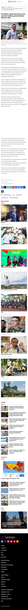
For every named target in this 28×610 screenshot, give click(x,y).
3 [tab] (14, 529)
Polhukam (3, 562)
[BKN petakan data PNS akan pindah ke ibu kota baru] (14, 302)
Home (4, 7)
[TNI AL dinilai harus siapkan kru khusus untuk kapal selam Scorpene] (4, 452)
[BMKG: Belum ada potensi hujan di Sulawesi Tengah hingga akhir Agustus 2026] (4, 420)
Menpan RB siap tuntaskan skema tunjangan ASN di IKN (14, 244)
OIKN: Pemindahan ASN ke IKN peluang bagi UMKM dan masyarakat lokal (12, 266)
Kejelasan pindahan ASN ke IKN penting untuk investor (13, 222)
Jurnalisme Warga (5, 579)
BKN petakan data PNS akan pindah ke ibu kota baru (13, 311)
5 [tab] (18, 529)
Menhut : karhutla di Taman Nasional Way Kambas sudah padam (16, 445)
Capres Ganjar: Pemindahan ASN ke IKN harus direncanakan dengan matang (13, 289)
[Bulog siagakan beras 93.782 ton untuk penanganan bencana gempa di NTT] (4, 439)
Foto (2, 508)
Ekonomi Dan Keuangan (7, 564)
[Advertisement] (14, 122)
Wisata (2, 584)
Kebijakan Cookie (5, 594)
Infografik (3, 586)
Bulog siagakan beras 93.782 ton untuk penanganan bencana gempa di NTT (17, 439)
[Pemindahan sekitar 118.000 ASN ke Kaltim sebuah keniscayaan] (14, 344)
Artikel (2, 571)
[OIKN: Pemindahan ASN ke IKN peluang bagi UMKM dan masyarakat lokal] (14, 257)
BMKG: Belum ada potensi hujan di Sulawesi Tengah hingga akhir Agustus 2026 (17, 420)
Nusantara (3, 557)
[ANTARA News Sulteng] (15, 1)
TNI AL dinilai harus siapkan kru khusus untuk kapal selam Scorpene (17, 451)
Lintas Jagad (4, 569)
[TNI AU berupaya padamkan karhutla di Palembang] (4, 433)
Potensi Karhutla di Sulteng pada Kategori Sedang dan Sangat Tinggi (13, 524)
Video (2, 554)
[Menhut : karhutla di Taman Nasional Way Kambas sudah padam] (4, 445)
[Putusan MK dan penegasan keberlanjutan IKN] (13, 389)
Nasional (10, 7)
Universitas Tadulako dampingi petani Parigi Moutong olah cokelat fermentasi (17, 484)
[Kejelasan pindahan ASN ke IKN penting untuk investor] (14, 213)
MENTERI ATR (5, 197)
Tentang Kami (4, 596)
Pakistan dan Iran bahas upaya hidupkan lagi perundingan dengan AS (16, 427)
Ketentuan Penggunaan (7, 589)
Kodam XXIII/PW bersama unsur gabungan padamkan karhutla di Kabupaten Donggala (17, 496)
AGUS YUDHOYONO (14, 197)
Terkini (2, 545)
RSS (2, 601)
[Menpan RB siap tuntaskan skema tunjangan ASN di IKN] (14, 235)
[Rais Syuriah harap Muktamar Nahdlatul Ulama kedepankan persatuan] (4, 408)
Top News (4, 457)
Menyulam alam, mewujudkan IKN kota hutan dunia (13, 376)
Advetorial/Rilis (4, 575)
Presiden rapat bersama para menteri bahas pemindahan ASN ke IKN (12, 9)
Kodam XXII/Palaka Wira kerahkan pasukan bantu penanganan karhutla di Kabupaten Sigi (17, 414)
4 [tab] (16, 529)
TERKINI (3, 402)
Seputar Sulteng (5, 560)
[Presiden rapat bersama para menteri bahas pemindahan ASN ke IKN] (14, 469)
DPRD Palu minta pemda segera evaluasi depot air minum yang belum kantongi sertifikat (17, 502)
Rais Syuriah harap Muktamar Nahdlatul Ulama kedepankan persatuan (16, 408)
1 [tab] (10, 529)
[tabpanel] (14, 520)
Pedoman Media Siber (6, 598)
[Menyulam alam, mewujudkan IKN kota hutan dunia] (14, 367)
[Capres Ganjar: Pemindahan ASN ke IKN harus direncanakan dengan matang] (14, 280)
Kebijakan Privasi (5, 592)
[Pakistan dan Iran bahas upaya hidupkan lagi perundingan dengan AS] (4, 427)
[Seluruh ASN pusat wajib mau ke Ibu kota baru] (13, 324)
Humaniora (3, 567)
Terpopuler (4, 550)
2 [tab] (12, 529)
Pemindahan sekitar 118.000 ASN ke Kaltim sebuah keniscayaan (12, 353)
